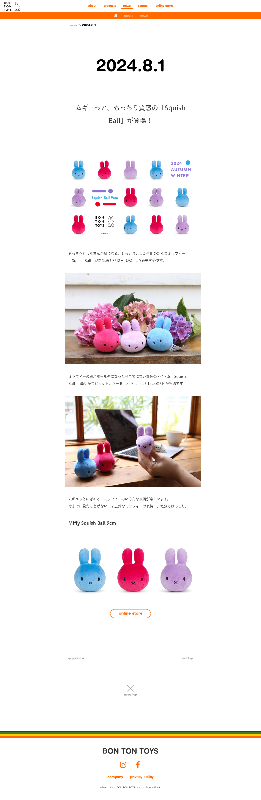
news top (130, 694)
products (110, 6)
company (115, 777)
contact (143, 6)
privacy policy (142, 777)
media (128, 16)
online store (164, 6)
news (127, 6)
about (92, 6)
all (115, 16)
